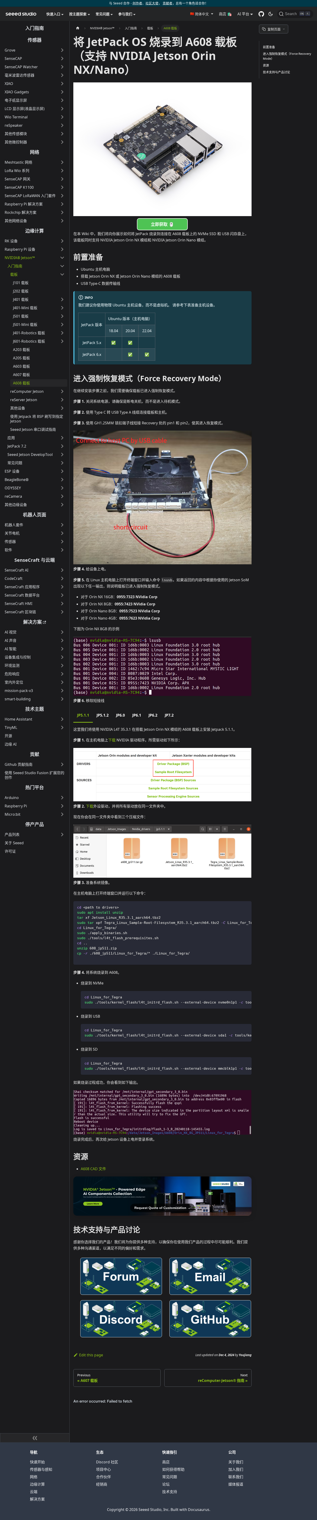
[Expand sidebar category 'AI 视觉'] (62, 632)
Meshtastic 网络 (18, 162)
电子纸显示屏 (16, 100)
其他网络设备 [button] (16, 220)
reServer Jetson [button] (23, 399)
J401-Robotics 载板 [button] (29, 332)
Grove (10, 50)
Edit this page (91, 1355)
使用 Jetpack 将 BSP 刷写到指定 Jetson (36, 419)
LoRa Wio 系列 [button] (17, 170)
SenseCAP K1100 (19, 187)
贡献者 (167, 3)
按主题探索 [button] (78, 14)
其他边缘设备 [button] (16, 504)
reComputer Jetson (27, 391)
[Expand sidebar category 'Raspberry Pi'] (62, 806)
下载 (112, 740)
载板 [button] (14, 274)
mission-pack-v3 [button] (19, 690)
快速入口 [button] (53, 14)
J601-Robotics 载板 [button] (29, 341)
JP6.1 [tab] (136, 715)
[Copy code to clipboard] (246, 907)
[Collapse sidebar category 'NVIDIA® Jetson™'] (62, 257)
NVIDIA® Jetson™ (20, 257)
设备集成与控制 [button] (18, 657)
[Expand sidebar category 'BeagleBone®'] (62, 479)
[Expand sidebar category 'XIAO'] (62, 83)
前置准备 (269, 47)
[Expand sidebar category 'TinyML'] (62, 727)
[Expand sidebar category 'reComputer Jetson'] (62, 391)
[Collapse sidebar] (35, 1437)
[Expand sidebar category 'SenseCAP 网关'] (62, 179)
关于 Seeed (14, 842)
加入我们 (235, 1469)
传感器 (35, 40)
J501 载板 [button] (21, 316)
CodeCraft (14, 578)
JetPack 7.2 (16, 446)
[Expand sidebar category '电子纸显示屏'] (62, 100)
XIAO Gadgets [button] (17, 91)
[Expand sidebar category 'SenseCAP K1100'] (62, 187)
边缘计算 (34, 231)
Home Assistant (18, 719)
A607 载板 (21, 374)
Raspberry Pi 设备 (20, 249)
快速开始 (37, 1462)
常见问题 (169, 1476)
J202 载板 (21, 291)
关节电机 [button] (12, 533)
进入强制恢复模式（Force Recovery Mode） (287, 56)
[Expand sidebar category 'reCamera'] (62, 496)
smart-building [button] (18, 699)
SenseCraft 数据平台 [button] (22, 595)
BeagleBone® (17, 479)
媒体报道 (235, 1484)
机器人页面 (34, 515)
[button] (201, 14)
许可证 (10, 851)
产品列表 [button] (12, 834)
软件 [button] (8, 549)
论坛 (166, 1484)
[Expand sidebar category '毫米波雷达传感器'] (62, 75)
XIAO (9, 83)
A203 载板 (21, 349)
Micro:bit (12, 814)
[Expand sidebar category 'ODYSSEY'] (62, 488)
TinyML (11, 727)
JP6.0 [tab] (120, 715)
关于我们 (235, 1462)
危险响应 (12, 673)
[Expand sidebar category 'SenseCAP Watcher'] (62, 67)
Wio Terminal (16, 117)
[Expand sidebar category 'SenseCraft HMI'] (62, 603)
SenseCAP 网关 (17, 179)
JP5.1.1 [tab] (83, 715)
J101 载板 (21, 282)
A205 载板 (21, 358)
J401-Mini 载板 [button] (25, 307)
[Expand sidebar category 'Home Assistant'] (62, 719)
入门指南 (34, 28)
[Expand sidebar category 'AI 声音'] (62, 640)
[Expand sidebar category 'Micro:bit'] (62, 814)
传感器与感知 (41, 1469)
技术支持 (169, 1491)
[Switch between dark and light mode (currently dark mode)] (270, 14)
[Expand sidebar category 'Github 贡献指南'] (62, 764)
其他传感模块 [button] (16, 133)
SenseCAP (13, 58)
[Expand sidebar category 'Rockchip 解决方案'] (62, 212)
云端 (33, 1491)
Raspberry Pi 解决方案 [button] (24, 204)
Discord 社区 (107, 1462)
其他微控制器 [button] (16, 142)
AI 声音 (10, 640)
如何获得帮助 (173, 1469)
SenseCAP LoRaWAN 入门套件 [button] (30, 195)
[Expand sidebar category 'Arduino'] (62, 797)
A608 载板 (21, 383)
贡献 (34, 754)
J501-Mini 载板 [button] (25, 324)
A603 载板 (21, 366)
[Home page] (77, 28)
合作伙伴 (103, 1476)
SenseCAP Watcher (21, 66)
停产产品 (34, 824)
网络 (34, 152)
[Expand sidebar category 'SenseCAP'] (62, 58)
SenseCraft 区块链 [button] (20, 611)
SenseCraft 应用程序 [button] (22, 586)
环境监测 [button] (12, 665)
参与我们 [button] (125, 14)
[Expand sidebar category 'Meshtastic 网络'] (62, 162)
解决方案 (32, 622)
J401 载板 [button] (21, 299)
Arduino (12, 797)
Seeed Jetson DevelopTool (30, 454)
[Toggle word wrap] (237, 907)
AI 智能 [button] (10, 648)
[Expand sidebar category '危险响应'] (62, 674)
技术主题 (34, 709)
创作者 (137, 3)
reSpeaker (14, 125)
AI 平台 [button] (243, 13)
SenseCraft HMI (18, 603)
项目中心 (103, 1469)
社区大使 (152, 3)
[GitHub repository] (261, 14)
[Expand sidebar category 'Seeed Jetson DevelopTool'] (62, 454)
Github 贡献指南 (18, 764)
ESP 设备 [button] (12, 471)
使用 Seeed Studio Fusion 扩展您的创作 (34, 775)
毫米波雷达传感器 (19, 75)
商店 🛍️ (225, 13)
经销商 (101, 1484)
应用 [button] (11, 437)
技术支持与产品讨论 (276, 72)
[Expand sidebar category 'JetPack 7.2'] (62, 446)
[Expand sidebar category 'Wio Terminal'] (62, 117)
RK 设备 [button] (11, 241)
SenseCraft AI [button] (16, 570)
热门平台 (34, 787)
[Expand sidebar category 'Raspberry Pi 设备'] (62, 249)
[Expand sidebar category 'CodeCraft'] (62, 578)
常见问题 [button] (103, 14)
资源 (266, 65)
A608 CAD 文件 (93, 1168)
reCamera (13, 496)
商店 (166, 1462)
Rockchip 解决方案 (20, 212)
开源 (8, 735)
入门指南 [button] (14, 266)
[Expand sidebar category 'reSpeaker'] (62, 125)
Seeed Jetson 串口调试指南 (33, 429)
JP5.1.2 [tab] (103, 715)
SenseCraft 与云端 (34, 560)
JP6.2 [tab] (153, 715)
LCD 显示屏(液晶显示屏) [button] (25, 108)
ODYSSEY (13, 487)
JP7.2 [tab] (169, 715)
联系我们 (235, 1476)
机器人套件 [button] (14, 524)
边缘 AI (10, 744)
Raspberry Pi (16, 806)
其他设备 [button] (17, 408)
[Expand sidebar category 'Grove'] (62, 50)
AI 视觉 (10, 632)
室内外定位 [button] (14, 682)
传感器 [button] (10, 541)
